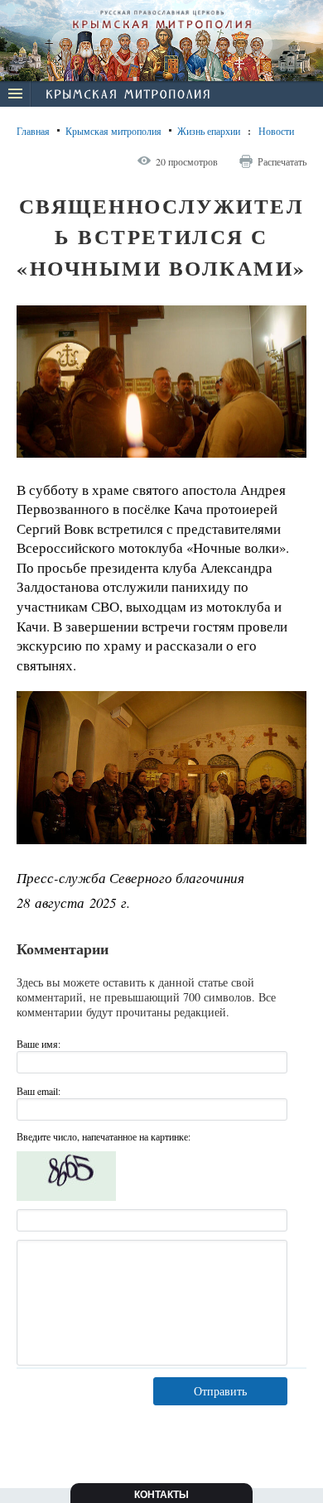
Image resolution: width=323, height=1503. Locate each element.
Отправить (220, 1391)
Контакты (161, 1495)
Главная (33, 130)
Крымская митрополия (113, 130)
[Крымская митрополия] (127, 96)
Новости (276, 130)
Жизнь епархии (208, 130)
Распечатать (282, 161)
